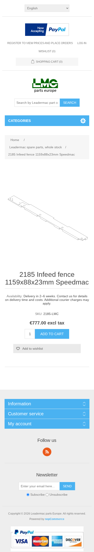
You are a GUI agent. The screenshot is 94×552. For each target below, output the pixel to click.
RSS (47, 452)
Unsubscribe (59, 494)
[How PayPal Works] (47, 30)
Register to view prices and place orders (40, 43)
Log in (81, 43)
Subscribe (37, 494)
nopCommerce (54, 519)
